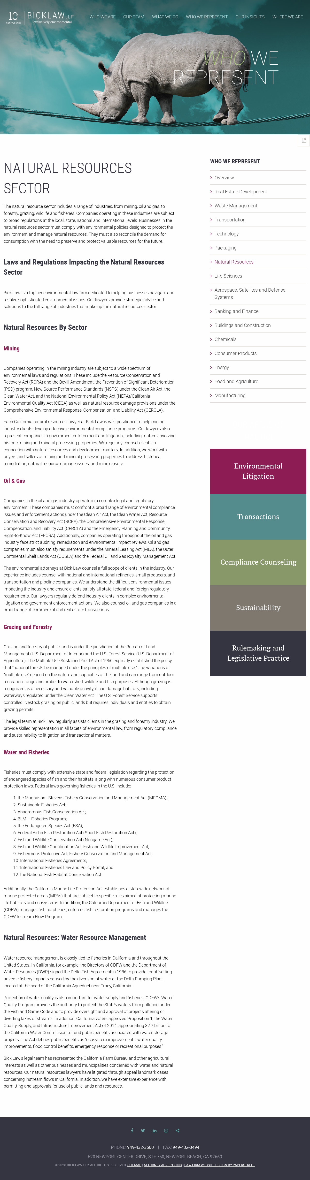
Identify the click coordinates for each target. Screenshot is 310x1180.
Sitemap (134, 1165)
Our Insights (250, 17)
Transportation (230, 219)
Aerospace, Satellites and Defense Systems (250, 293)
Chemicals (226, 339)
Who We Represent (207, 17)
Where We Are (287, 17)
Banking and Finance (236, 311)
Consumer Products (236, 353)
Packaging (226, 247)
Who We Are (103, 17)
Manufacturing (230, 395)
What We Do (165, 17)
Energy (222, 367)
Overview (224, 177)
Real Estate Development (241, 191)
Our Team (133, 17)
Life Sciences (228, 275)
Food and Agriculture (236, 381)
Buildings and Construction (243, 325)
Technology (227, 233)
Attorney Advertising (163, 1165)
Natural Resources (234, 261)
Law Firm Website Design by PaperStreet (219, 1165)
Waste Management (236, 205)
